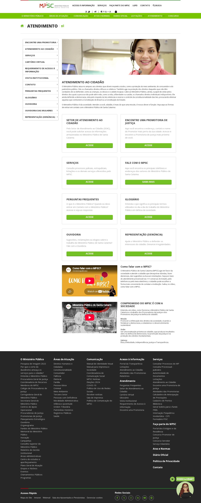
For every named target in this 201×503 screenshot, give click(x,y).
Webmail (46, 498)
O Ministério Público (32, 359)
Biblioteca (157, 403)
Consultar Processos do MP (166, 363)
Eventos (24, 471)
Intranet (37, 498)
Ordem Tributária (62, 406)
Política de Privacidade (166, 461)
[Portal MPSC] (55, 5)
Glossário (31, 97)
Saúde (56, 416)
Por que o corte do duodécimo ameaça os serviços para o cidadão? (32, 369)
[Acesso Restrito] (116, 12)
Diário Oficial (120, 16)
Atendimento (42, 26)
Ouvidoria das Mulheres (39, 110)
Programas (26, 477)
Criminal (57, 388)
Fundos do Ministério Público (34, 428)
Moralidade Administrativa (66, 400)
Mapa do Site (26, 498)
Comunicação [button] (81, 16)
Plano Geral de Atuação (31, 465)
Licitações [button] (136, 16)
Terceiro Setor (60, 394)
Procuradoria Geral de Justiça (34, 379)
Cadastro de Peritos (162, 400)
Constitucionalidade (63, 369)
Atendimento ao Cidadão (39, 49)
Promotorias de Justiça (31, 416)
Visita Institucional (37, 78)
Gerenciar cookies (95, 498)
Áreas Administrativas (31, 456)
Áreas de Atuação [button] (58, 16)
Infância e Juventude (63, 403)
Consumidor (59, 373)
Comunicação (95, 359)
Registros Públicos (62, 413)
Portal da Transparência (131, 363)
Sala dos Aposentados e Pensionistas (68, 498)
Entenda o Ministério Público (34, 376)
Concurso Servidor (161, 440)
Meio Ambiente (61, 391)
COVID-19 (91, 385)
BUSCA (158, 5)
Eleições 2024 (93, 382)
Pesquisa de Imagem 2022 (33, 363)
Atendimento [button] (155, 16)
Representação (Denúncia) (40, 117)
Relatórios (124, 376)
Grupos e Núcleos (29, 468)
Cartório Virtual (35, 62)
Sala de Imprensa (95, 397)
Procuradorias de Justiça (32, 413)
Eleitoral (57, 379)
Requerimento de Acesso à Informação (40, 70)
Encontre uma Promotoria (40, 42)
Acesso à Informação (83, 5)
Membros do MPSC (30, 385)
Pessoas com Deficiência (65, 397)
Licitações (124, 366)
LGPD (135, 5)
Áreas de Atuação (64, 359)
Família (57, 382)
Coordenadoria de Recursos (34, 382)
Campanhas (26, 440)
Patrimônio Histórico (63, 410)
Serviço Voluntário (161, 443)
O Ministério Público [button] (33, 16)
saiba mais (148, 181)
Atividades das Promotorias (133, 373)
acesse (89, 145)
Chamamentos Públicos (31, 474)
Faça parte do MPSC (119, 5)
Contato (145, 5)
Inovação (25, 437)
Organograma (27, 425)
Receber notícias (94, 394)
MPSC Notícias (93, 379)
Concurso (173, 16)
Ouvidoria (31, 104)
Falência (57, 376)
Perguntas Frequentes (38, 91)
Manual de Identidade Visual (100, 363)
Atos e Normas (102, 16)
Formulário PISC (160, 419)
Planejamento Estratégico (33, 419)
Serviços (102, 5)
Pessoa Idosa (60, 385)
